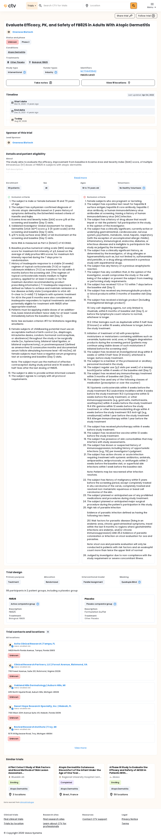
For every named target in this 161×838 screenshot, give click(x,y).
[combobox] (62, 6)
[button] (16, 52)
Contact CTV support (94, 819)
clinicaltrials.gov (27, 802)
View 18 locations (116, 82)
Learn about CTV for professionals (54, 825)
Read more (80, 177)
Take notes (41, 82)
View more (81, 747)
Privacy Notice (130, 819)
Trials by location (14, 823)
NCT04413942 (88, 71)
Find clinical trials (13, 819)
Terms (125, 823)
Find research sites (53, 819)
